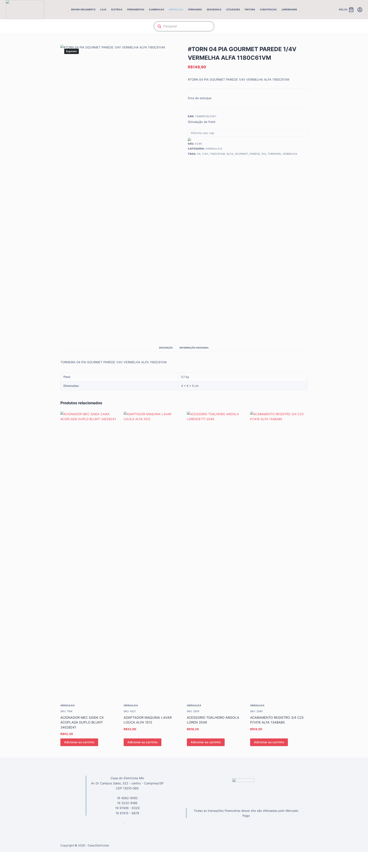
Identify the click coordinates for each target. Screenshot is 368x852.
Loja (103, 9)
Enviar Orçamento (83, 9)
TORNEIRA (274, 153)
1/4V (205, 153)
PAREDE (255, 153)
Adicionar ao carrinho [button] (79, 742)
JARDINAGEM (289, 9)
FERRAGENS (195, 9)
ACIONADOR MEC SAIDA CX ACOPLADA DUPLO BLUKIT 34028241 (82, 722)
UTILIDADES (233, 9)
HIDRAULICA (176, 9)
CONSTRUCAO (268, 9)
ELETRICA (116, 9)
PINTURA (250, 9)
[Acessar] (359, 9)
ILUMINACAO (156, 9)
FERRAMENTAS (135, 9)
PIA (264, 153)
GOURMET (241, 153)
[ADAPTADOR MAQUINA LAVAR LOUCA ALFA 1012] (152, 555)
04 (198, 153)
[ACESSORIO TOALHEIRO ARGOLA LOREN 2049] (215, 555)
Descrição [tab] (166, 347)
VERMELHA (290, 153)
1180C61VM (217, 153)
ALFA (230, 153)
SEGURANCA (214, 9)
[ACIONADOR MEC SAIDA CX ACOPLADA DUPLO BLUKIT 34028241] (89, 555)
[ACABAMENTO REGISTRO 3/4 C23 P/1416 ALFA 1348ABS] (279, 555)
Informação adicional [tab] (194, 347)
